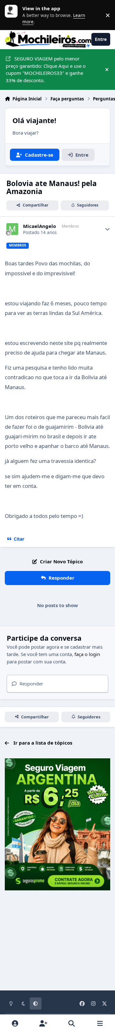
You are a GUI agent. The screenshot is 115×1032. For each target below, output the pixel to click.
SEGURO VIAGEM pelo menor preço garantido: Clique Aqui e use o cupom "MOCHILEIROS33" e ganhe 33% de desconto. (46, 69)
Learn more (13, 15)
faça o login (87, 654)
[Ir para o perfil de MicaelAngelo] (12, 229)
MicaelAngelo (39, 226)
